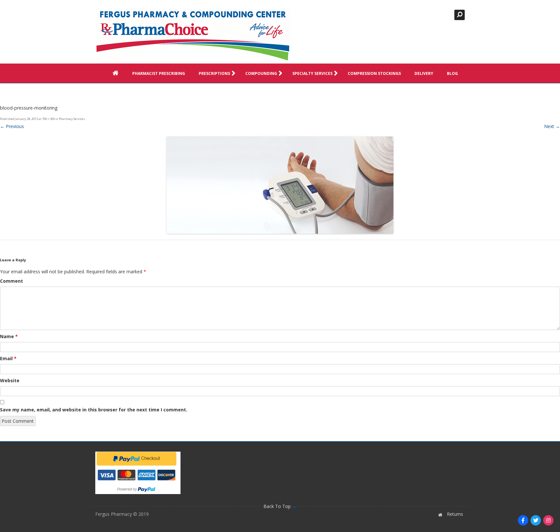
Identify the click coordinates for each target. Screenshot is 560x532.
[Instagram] (548, 520)
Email (8, 358)
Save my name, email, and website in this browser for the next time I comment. (93, 410)
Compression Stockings (374, 73)
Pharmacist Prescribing (158, 73)
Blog (452, 73)
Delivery (423, 73)
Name (9, 336)
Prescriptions (214, 73)
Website (9, 380)
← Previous (12, 126)
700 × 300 (48, 119)
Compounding (261, 73)
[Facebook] (523, 520)
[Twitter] (536, 520)
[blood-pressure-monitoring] (280, 185)
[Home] (193, 36)
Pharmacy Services (72, 119)
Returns (455, 514)
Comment (11, 281)
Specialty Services (312, 73)
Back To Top (277, 506)
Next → (552, 126)
